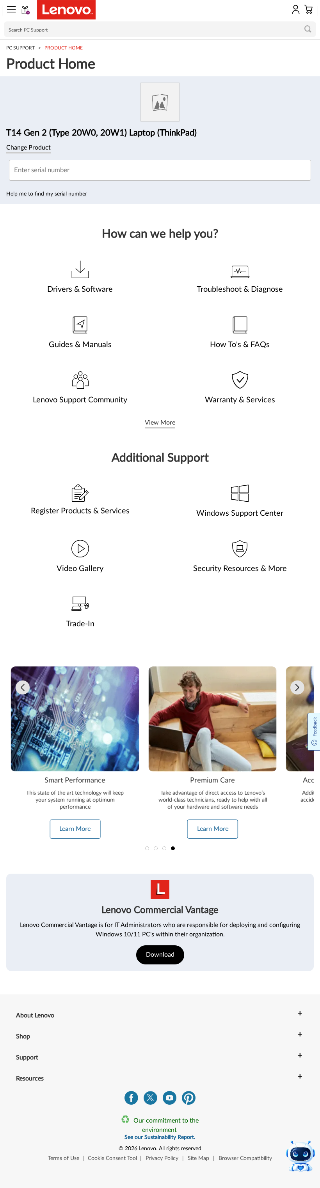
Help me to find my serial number (46, 194)
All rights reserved (180, 1148)
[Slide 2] (156, 848)
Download (160, 955)
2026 (131, 1148)
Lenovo (147, 1148)
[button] (9, 11)
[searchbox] (160, 29)
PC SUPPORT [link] (20, 48)
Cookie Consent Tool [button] (112, 1158)
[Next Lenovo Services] (297, 687)
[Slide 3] (164, 848)
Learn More (75, 829)
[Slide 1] (147, 848)
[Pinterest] (189, 1100)
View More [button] (160, 423)
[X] (150, 1100)
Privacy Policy (162, 1158)
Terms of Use (63, 1158)
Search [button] (307, 28)
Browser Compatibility (245, 1158)
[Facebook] (131, 1100)
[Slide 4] (173, 848)
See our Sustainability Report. (159, 1137)
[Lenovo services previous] (23, 687)
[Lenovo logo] (66, 9)
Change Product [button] (28, 148)
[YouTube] (169, 1100)
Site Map (198, 1158)
